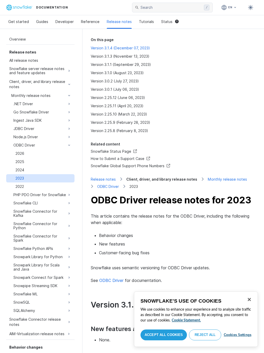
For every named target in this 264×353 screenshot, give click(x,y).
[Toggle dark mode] (250, 7)
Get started (18, 21)
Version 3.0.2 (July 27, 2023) (115, 81)
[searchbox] (171, 7)
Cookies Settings (237, 335)
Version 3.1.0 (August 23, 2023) (117, 73)
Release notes (119, 21)
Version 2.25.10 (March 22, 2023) (119, 114)
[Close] (249, 299)
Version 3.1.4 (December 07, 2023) (120, 48)
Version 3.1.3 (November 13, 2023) (120, 56)
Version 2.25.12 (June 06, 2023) (118, 97)
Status (166, 21)
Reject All (205, 335)
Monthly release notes (227, 179)
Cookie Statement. (186, 320)
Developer (64, 21)
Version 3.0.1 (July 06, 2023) (115, 89)
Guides (42, 21)
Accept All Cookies (164, 335)
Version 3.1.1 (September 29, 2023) (121, 64)
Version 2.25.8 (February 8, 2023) (119, 130)
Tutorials (146, 21)
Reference (90, 21)
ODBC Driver (108, 186)
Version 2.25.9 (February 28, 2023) (120, 122)
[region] (196, 319)
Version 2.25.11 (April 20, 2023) (117, 106)
